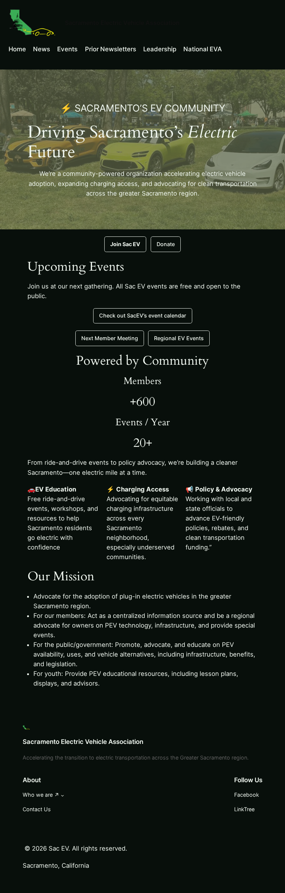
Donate (166, 244)
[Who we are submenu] (62, 795)
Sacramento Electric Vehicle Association (122, 22)
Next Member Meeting (109, 338)
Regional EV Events (179, 338)
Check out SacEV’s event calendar (142, 315)
